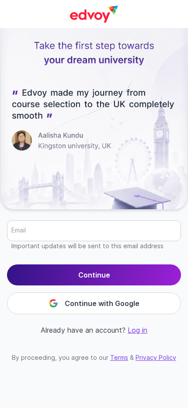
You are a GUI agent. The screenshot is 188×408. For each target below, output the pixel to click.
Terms (119, 357)
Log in (137, 330)
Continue (94, 275)
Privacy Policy (156, 357)
